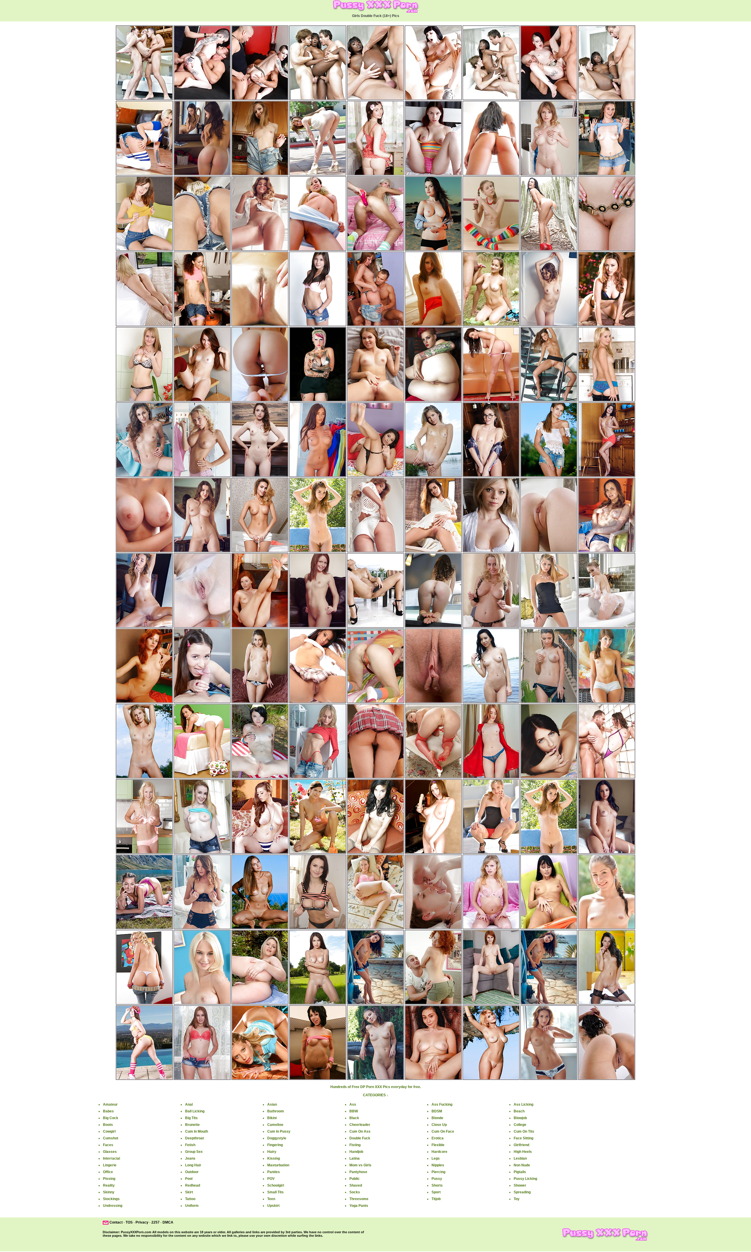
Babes (108, 1111)
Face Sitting (523, 1138)
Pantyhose (358, 1172)
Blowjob (520, 1118)
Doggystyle (276, 1138)
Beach (519, 1111)
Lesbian (520, 1158)
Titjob (436, 1199)
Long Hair (193, 1165)
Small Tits (275, 1192)
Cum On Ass (360, 1131)
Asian (272, 1104)
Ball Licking (194, 1111)
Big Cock (110, 1118)
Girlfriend (521, 1145)
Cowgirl (109, 1131)
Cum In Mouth (196, 1131)
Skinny (108, 1192)
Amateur (110, 1104)
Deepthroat (194, 1138)
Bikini (272, 1118)
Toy (517, 1199)
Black (354, 1118)
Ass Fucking (442, 1104)
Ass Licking (523, 1104)
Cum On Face (443, 1131)
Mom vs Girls (360, 1165)
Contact (116, 1222)
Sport (436, 1192)
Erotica (438, 1138)
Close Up (439, 1125)
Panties (273, 1172)
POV (271, 1179)
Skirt (189, 1192)
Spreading (522, 1192)
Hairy (271, 1152)
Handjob (356, 1152)
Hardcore (439, 1152)
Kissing (273, 1158)
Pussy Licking (525, 1179)
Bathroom (275, 1111)
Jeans (190, 1158)
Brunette (192, 1125)
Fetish (190, 1145)
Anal (189, 1104)
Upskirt (273, 1206)
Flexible (438, 1145)
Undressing (112, 1206)
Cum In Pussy (278, 1131)
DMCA (168, 1222)
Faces (108, 1145)
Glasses (110, 1152)
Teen (271, 1199)
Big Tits (191, 1118)
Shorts (437, 1185)
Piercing (438, 1172)
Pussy (437, 1179)
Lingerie (109, 1165)
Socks (354, 1192)
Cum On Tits (524, 1131)
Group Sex (194, 1152)
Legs (436, 1158)
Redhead (192, 1185)
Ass (352, 1104)
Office (108, 1172)
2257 (155, 1222)
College (520, 1125)
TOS (129, 1222)
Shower (520, 1185)
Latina (354, 1158)
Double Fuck (359, 1138)
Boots (108, 1125)
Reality (109, 1185)
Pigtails (520, 1172)
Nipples (438, 1165)
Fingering (275, 1145)
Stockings (111, 1199)
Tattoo (190, 1199)
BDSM (437, 1111)
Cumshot (110, 1138)
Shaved (355, 1185)
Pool (188, 1179)
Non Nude (522, 1165)
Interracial (111, 1158)
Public (354, 1179)
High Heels (523, 1152)
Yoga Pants (358, 1206)
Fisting (355, 1145)
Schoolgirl (275, 1185)
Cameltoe (275, 1125)
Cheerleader (359, 1125)
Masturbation (278, 1165)
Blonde (437, 1118)
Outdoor (192, 1172)
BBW (353, 1111)
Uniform (192, 1206)
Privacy (142, 1222)
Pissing (109, 1179)
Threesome (358, 1199)
